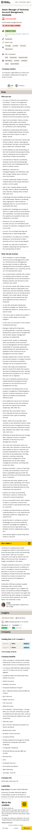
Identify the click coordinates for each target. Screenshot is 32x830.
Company (21, 85)
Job (12, 85)
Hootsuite (6, 15)
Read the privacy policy (7, 822)
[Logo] (5, 2)
